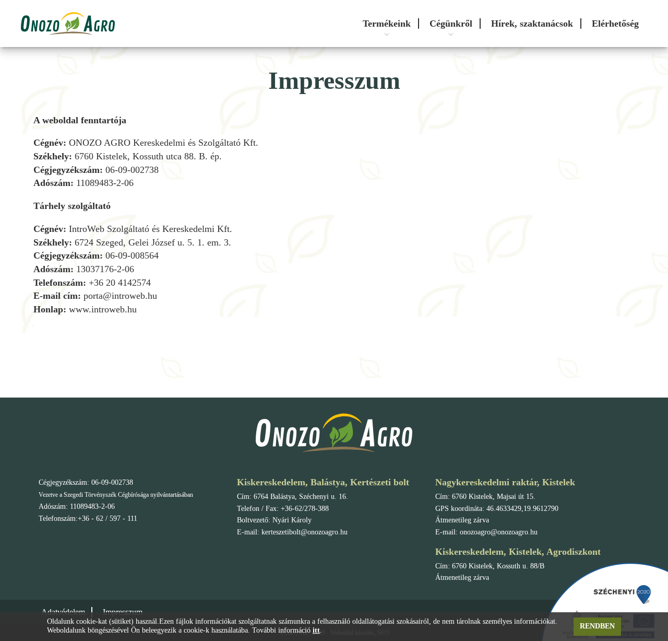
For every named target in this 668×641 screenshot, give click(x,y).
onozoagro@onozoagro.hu (499, 532)
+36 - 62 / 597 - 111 (107, 518)
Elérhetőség (615, 23)
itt (316, 630)
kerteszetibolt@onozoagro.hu (304, 532)
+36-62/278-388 (305, 508)
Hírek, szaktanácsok (532, 23)
